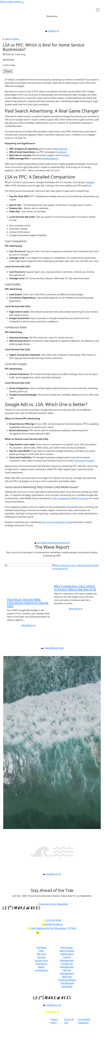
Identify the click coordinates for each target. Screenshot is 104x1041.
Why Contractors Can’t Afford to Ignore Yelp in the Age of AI (75, 587)
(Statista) (62, 148)
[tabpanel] (28, 600)
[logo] (8, 10)
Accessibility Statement (84, 1021)
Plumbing (41, 947)
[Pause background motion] (23, 2)
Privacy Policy (54, 1021)
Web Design (67, 947)
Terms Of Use (69, 1021)
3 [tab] (56, 637)
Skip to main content (10, 1)
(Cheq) (65, 155)
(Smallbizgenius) (49, 158)
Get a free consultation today (57, 522)
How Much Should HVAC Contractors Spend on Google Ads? (27, 602)
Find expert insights (84, 460)
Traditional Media (67, 979)
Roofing (41, 957)
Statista (90, 182)
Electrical (41, 953)
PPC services (82, 498)
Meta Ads (67, 976)
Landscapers (41, 970)
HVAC (41, 950)
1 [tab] (48, 637)
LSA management (61, 498)
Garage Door (41, 960)
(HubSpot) (61, 152)
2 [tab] (52, 637)
